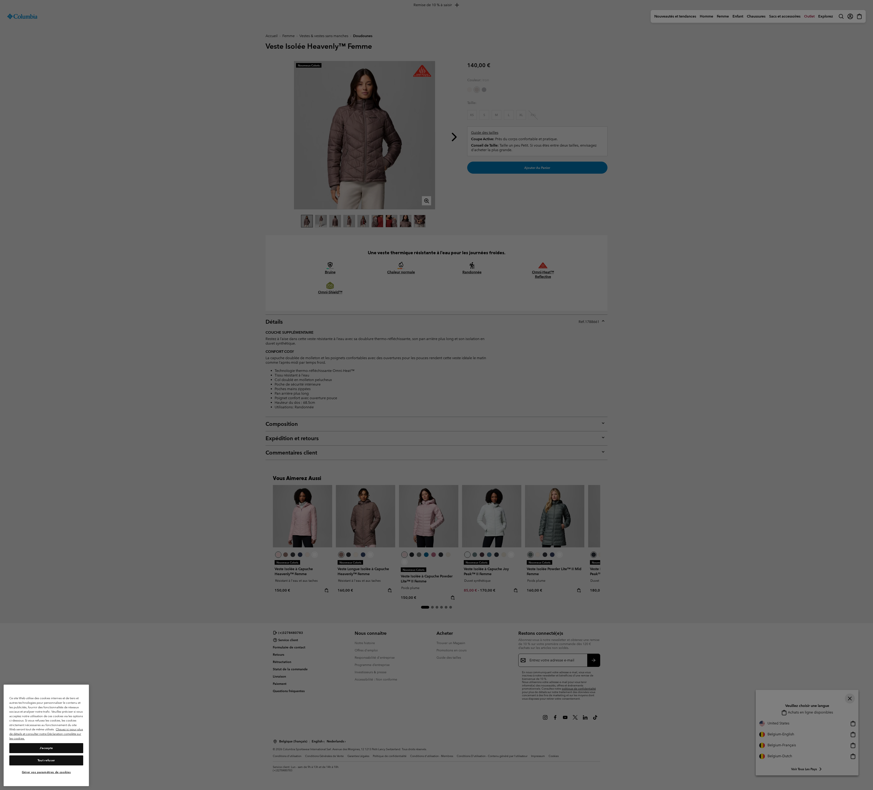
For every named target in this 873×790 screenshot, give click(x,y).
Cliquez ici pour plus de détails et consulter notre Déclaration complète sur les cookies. (46, 734)
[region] (46, 735)
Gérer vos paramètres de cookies (46, 772)
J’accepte (46, 748)
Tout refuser (46, 760)
